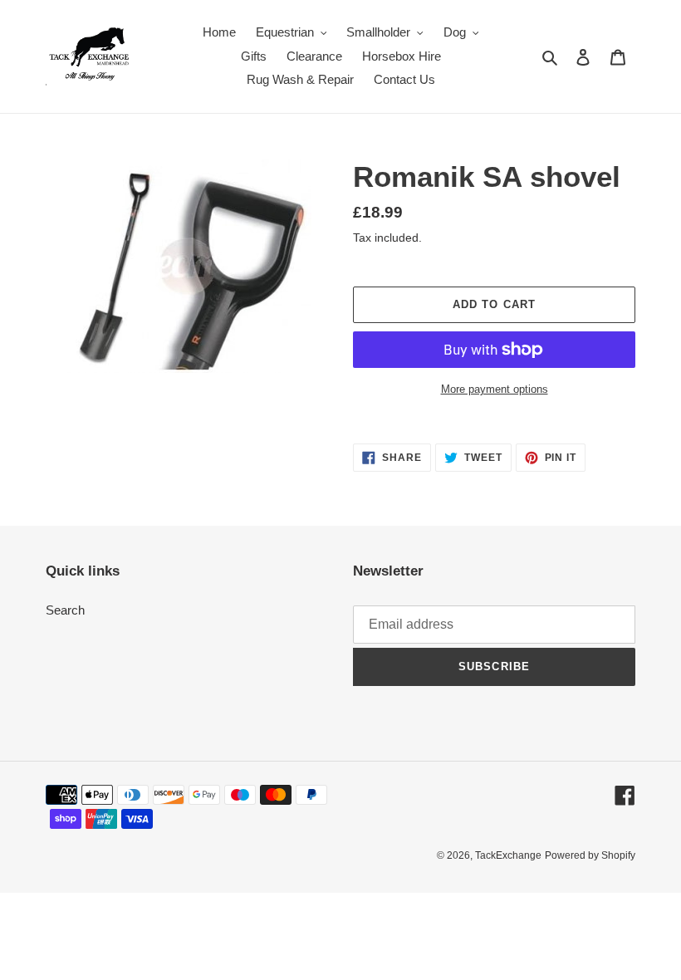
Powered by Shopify (590, 855)
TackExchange (508, 855)
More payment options (494, 389)
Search (65, 610)
